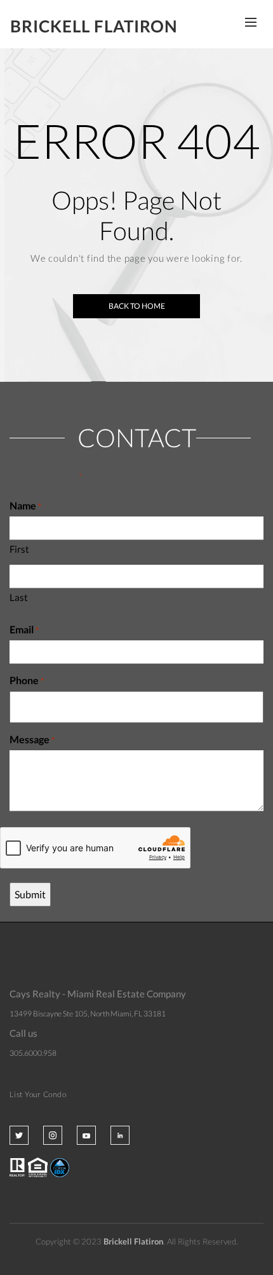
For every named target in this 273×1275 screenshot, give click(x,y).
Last (19, 597)
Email (24, 629)
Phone (27, 680)
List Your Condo (38, 1094)
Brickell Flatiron (94, 26)
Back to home (137, 306)
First (19, 549)
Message (32, 739)
